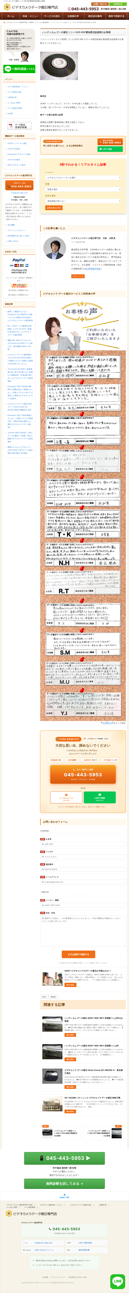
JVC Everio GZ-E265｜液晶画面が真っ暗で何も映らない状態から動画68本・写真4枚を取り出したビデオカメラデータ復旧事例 (20, 375)
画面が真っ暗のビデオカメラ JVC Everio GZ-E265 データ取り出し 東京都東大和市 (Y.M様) (20, 344)
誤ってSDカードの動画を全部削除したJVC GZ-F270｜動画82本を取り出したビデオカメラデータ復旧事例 (20, 330)
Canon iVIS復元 (14, 149)
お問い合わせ (13, 241)
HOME (10, 113)
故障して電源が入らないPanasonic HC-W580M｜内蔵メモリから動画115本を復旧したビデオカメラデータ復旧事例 (20, 315)
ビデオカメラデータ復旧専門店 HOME (19, 1205)
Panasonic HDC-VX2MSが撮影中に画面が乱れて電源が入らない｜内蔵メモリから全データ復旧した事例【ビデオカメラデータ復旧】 (20, 392)
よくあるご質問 (14, 103)
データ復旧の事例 (15, 108)
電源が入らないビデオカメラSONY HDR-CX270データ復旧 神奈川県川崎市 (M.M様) (20, 450)
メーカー (49, 172)
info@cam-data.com (19, 193)
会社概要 (11, 225)
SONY (44, 997)
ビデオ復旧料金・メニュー (18, 86)
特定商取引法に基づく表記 (18, 236)
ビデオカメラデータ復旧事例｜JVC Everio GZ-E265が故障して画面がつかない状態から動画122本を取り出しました (20, 359)
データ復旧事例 (29, 1207)
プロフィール (78, 276)
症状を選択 (50, 195)
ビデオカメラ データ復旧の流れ (81, 1205)
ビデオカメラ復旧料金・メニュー (51, 1205)
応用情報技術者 (93, 268)
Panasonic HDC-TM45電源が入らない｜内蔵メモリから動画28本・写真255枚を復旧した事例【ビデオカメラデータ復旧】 (20, 421)
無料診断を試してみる (64, 1183)
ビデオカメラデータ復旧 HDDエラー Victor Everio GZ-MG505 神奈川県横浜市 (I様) (20, 407)
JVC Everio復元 (14, 159)
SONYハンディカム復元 (17, 143)
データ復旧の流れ (15, 92)
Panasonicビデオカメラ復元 (19, 154)
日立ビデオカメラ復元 (17, 165)
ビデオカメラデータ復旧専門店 (49, 1283)
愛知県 (53, 997)
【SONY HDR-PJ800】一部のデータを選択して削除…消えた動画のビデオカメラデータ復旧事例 (20, 437)
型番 (47, 184)
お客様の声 (108, 723)
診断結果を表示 (54, 208)
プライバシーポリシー (17, 230)
